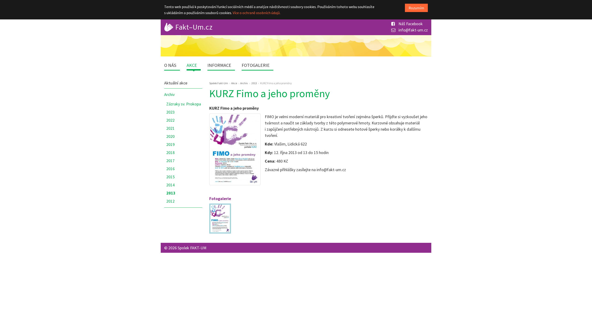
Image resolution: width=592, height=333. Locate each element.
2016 (170, 168)
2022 (170, 120)
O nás (170, 65)
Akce (192, 65)
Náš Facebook (410, 23)
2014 (170, 185)
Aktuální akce (175, 83)
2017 (170, 160)
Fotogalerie (256, 65)
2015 (170, 176)
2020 (170, 136)
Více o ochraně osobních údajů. (257, 12)
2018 (170, 152)
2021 (170, 128)
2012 (170, 201)
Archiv (169, 94)
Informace (219, 65)
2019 (170, 144)
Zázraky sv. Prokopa (183, 104)
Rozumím (416, 8)
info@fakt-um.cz (413, 30)
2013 (171, 193)
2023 (170, 112)
